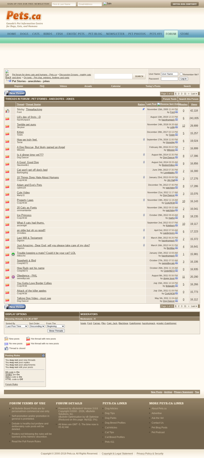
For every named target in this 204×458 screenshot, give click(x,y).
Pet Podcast (158, 432)
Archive (168, 392)
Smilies (8, 374)
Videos (63, 86)
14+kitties (21, 233)
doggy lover (169, 278)
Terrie (20, 142)
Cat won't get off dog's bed (32, 169)
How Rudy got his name (30, 268)
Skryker (21, 127)
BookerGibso (168, 165)
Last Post (152, 104)
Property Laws (25, 200)
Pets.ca (9, 11)
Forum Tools (170, 99)
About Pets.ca (159, 408)
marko (172, 218)
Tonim (20, 135)
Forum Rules (11, 384)
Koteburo (170, 225)
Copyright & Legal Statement (117, 453)
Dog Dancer (23, 157)
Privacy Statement (183, 392)
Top (197, 392)
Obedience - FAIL (27, 275)
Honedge (170, 142)
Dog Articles (111, 408)
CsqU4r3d (22, 180)
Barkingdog (22, 172)
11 (185, 93)
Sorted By (10, 323)
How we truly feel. (27, 139)
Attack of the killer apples (31, 290)
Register (18, 86)
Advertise (157, 413)
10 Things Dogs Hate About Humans (38, 177)
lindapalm (170, 286)
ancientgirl (22, 225)
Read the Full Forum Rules (26, 441)
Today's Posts (153, 86)
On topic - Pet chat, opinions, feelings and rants (46, 77)
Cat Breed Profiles (115, 437)
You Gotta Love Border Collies (34, 283)
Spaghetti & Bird (26, 260)
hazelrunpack (23, 119)
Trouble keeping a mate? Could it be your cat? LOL (46, 252)
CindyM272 (22, 263)
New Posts (156, 392)
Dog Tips (110, 413)
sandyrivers (169, 233)
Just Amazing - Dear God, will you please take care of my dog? (53, 245)
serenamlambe (24, 210)
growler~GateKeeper (166, 323)
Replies (183, 104)
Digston (20, 240)
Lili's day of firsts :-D (29, 116)
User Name (154, 74)
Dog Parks (110, 418)
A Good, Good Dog (28, 162)
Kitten (20, 132)
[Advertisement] (102, 56)
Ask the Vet (158, 418)
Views (194, 104)
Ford (19, 112)
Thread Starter (33, 104)
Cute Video (23, 192)
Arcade (88, 86)
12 (183, 125)
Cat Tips (109, 432)
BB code (9, 372)
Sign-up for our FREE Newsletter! (28, 4)
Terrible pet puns (26, 124)
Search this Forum (188, 99)
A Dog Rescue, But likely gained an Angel (41, 147)
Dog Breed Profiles (115, 422)
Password (154, 79)
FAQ (42, 86)
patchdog (170, 187)
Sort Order (34, 323)
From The (51, 323)
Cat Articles (111, 427)
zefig (172, 127)
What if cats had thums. (31, 222)
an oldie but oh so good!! (31, 230)
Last (194, 93)
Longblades (169, 172)
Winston (21, 150)
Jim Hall (171, 180)
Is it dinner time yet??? (30, 154)
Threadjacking (34, 109)
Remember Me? (191, 74)
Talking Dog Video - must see (34, 298)
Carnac (96, 323)
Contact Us (158, 422)
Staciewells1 (23, 165)
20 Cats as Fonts (27, 207)
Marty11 (21, 195)
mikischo (21, 255)
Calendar (116, 86)
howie (83, 323)
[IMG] (8, 377)
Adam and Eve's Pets (29, 184)
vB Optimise (92, 416)
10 (183, 201)
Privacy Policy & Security (150, 453)
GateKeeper (135, 323)
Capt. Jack (112, 323)
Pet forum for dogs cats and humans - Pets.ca (34, 74)
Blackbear (123, 323)
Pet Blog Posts (159, 427)
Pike (103, 323)
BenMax (171, 248)
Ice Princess (24, 215)
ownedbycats (168, 263)
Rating (141, 104)
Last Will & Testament (29, 237)
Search (187, 86)
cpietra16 (21, 187)
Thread (20, 104)
